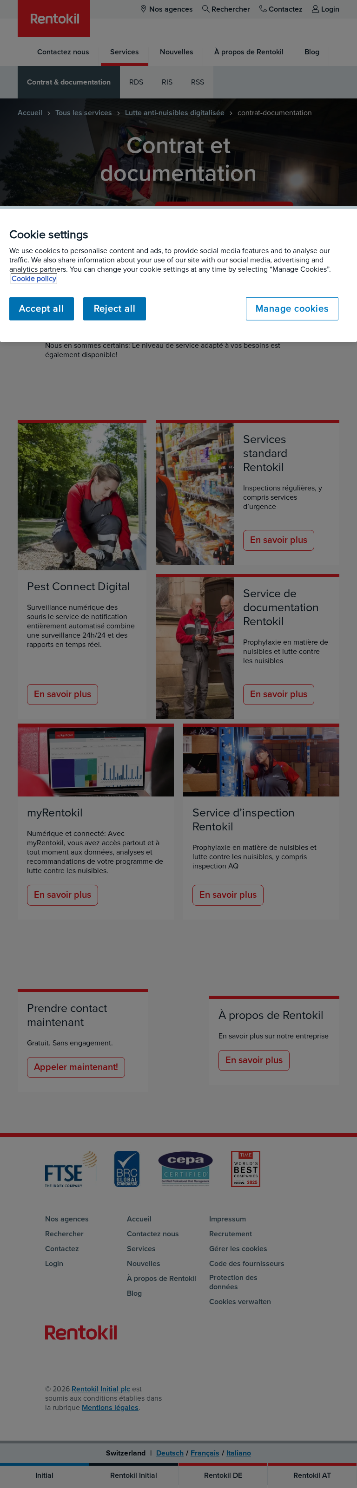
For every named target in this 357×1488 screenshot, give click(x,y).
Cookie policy (34, 278)
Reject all (115, 308)
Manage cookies (292, 308)
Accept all (41, 308)
